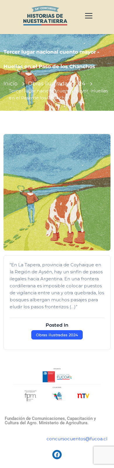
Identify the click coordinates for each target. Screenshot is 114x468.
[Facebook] (57, 454)
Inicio (11, 83)
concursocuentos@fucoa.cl (76, 438)
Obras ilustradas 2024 (56, 83)
